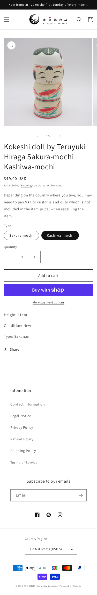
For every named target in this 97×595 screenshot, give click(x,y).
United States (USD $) (46, 549)
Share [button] (14, 349)
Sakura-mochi (21, 235)
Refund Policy (21, 439)
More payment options (48, 302)
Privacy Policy (21, 427)
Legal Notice (20, 416)
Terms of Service (24, 462)
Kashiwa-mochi (60, 235)
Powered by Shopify (70, 585)
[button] (6, 19)
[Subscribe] (80, 495)
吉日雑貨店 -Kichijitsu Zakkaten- (41, 585)
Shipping (26, 185)
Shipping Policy (23, 450)
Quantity (10, 247)
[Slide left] (37, 136)
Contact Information (27, 404)
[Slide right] (60, 136)
